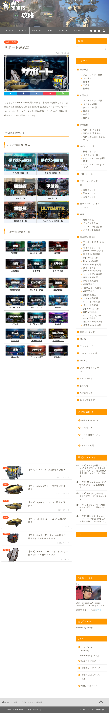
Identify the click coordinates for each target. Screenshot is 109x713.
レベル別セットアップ (90, 437)
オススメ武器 (87, 446)
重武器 (86, 111)
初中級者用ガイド (89, 420)
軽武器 (86, 118)
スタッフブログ (87, 400)
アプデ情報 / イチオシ (89, 370)
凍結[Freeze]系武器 (92, 322)
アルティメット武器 (92, 101)
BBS (50, 30)
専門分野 (84, 125)
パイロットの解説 (91, 230)
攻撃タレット (89, 190)
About (22, 30)
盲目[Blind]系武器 (91, 254)
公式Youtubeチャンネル (90, 677)
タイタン (87, 78)
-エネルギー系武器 (92, 288)
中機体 (86, 85)
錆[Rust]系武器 (90, 258)
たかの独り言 (86, 393)
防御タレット (89, 193)
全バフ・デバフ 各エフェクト (90, 205)
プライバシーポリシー (15, 709)
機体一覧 (84, 70)
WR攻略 (84, 361)
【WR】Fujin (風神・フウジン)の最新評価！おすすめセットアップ (93, 468)
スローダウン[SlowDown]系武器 (92, 269)
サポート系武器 (11, 42)
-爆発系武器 (89, 291)
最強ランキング (87, 332)
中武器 (86, 114)
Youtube (63, 30)
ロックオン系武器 (91, 302)
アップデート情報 (88, 353)
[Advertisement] (36, 396)
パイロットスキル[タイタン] (94, 165)
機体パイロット (90, 152)
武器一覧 (84, 95)
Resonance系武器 (92, 265)
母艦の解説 (88, 220)
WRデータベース (89, 686)
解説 (82, 214)
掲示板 (83, 339)
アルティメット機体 (92, 75)
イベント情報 (86, 379)
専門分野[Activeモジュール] (94, 138)
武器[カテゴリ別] (88, 237)
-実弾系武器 (89, 284)
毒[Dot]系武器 (90, 312)
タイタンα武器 (90, 104)
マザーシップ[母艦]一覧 (90, 183)
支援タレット (89, 197)
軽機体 (86, 89)
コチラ (98, 610)
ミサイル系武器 (90, 298)
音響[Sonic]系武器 (92, 325)
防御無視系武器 (90, 281)
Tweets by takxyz (85, 628)
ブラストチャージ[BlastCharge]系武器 (93, 249)
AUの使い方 (87, 428)
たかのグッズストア (90, 661)
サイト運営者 (33, 709)
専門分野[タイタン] (92, 130)
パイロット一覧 (87, 146)
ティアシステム (90, 223)
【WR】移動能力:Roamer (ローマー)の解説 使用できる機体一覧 (92, 519)
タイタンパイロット (92, 155)
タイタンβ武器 (90, 107)
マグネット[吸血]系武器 (93, 243)
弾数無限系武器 (90, 277)
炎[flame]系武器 (91, 309)
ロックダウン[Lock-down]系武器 (92, 317)
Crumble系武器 (90, 261)
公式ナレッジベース (90, 668)
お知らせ (84, 386)
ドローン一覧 (86, 174)
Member (37, 30)
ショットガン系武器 (92, 274)
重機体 (86, 82)
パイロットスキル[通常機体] (94, 159)
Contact (79, 30)
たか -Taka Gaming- (86, 649)
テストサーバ (86, 346)
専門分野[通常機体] (92, 133)
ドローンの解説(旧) (92, 227)
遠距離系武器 (89, 295)
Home (9, 30)
